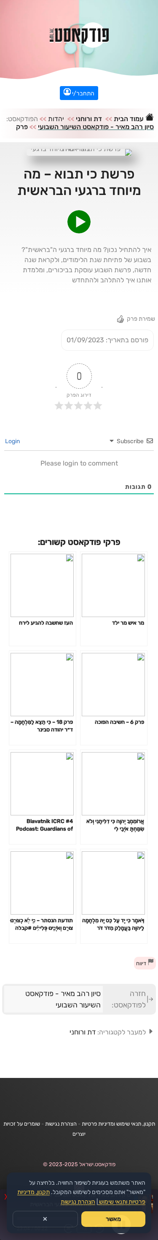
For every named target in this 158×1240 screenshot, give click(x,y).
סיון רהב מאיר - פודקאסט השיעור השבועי (96, 127)
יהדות (56, 119)
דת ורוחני (89, 119)
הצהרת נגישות (61, 1124)
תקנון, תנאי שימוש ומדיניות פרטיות (118, 1124)
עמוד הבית (129, 119)
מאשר (113, 1219)
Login (13, 441)
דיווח (141, 963)
